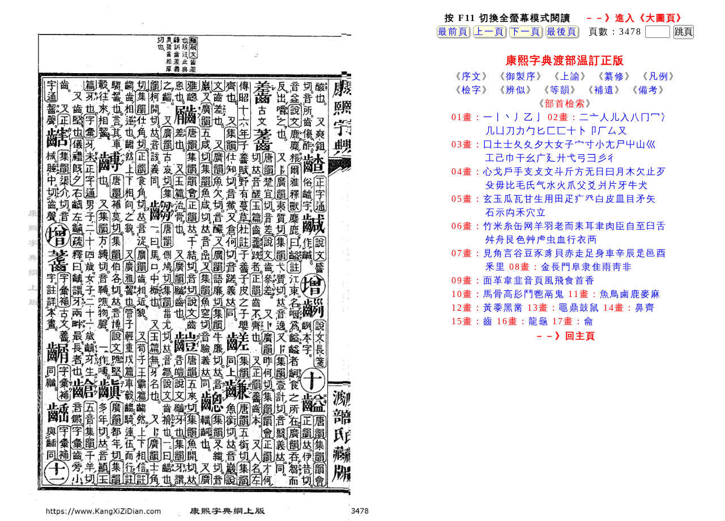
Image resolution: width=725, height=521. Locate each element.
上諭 (570, 76)
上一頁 (489, 31)
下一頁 (525, 31)
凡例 (659, 76)
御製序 (521, 76)
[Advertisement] (565, 436)
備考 (648, 90)
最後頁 (562, 31)
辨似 (516, 90)
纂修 (614, 76)
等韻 (560, 90)
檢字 (472, 90)
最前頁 (453, 31)
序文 (472, 76)
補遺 (604, 90)
